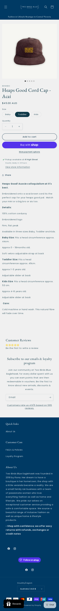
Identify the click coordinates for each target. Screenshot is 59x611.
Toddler (22, 114)
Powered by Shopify (32, 605)
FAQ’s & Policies (14, 449)
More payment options (29, 152)
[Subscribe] (50, 397)
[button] (6, 7)
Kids (37, 115)
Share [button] (8, 175)
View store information (17, 167)
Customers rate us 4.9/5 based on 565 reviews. (29, 407)
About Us (10, 431)
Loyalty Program (14, 456)
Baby (9, 115)
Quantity (6, 120)
